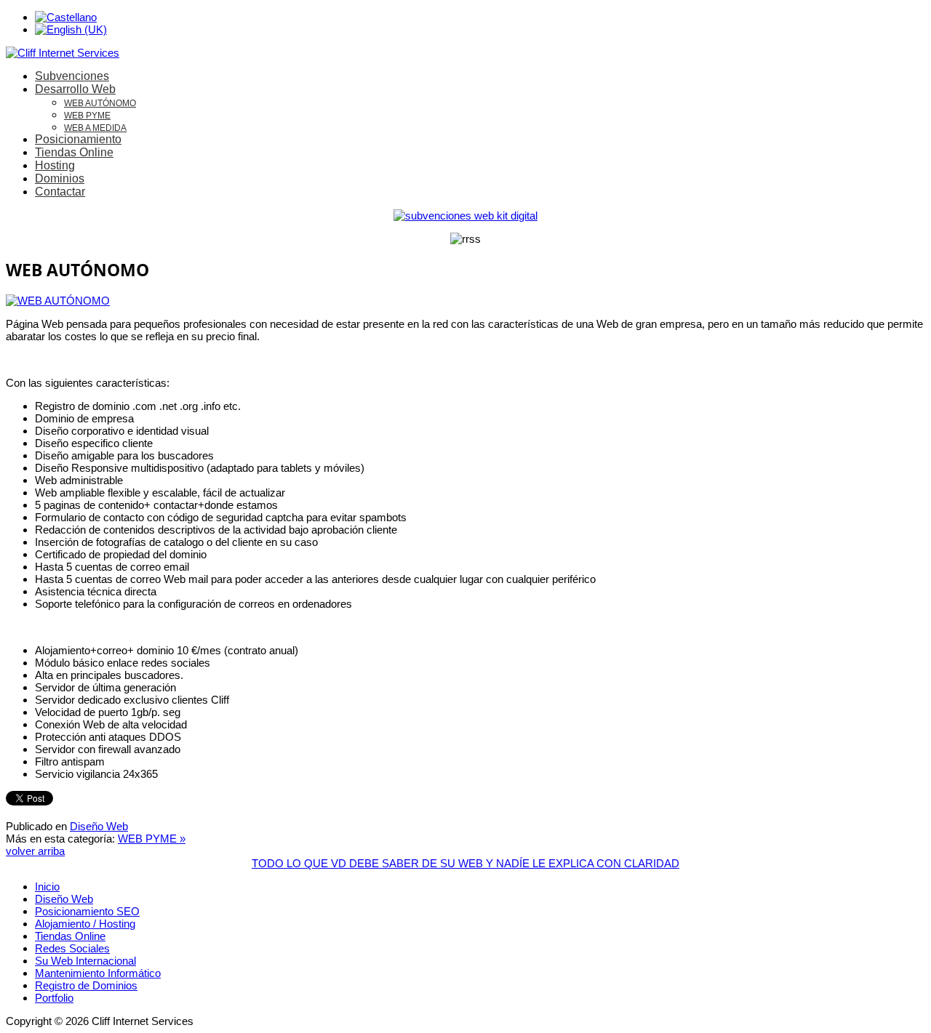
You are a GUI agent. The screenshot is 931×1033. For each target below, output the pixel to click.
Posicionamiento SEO (87, 911)
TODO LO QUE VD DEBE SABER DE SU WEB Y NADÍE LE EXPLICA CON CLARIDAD (465, 863)
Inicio (47, 886)
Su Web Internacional (85, 960)
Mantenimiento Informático (98, 973)
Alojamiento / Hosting (85, 923)
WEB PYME (87, 115)
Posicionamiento (78, 139)
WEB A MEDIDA (95, 128)
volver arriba (35, 851)
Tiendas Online (74, 152)
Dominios (59, 178)
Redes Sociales (72, 948)
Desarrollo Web (75, 89)
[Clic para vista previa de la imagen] (58, 300)
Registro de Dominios (86, 985)
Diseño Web (99, 826)
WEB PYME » (151, 838)
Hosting (55, 165)
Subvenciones (72, 76)
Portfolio (54, 998)
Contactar (60, 191)
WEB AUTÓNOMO (100, 103)
